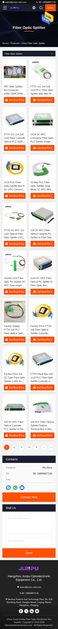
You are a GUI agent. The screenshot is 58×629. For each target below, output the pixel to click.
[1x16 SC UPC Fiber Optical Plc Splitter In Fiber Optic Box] (42, 263)
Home (5, 43)
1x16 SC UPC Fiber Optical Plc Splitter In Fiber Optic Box (41, 282)
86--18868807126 (47, 2)
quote (50, 8)
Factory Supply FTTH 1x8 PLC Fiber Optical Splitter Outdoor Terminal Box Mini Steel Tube (14, 333)
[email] (22, 488)
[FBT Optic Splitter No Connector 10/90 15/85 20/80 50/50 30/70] (15, 72)
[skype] (8, 488)
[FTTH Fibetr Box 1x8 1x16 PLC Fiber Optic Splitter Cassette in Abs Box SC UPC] (42, 359)
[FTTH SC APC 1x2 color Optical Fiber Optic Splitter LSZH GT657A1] (15, 215)
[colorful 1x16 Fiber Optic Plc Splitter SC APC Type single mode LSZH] (15, 263)
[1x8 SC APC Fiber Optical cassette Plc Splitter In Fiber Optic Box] (42, 215)
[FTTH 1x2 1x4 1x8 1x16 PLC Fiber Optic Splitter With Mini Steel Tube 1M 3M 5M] (42, 72)
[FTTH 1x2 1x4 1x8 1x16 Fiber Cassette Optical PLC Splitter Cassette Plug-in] (15, 120)
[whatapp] (15, 488)
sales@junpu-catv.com (15, 2)
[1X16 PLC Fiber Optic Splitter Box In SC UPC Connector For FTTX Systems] (15, 167)
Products (15, 43)
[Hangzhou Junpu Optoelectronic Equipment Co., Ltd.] (15, 7)
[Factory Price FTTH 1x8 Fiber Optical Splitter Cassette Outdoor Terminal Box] (42, 311)
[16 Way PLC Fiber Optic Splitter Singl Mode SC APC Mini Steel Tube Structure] (42, 167)
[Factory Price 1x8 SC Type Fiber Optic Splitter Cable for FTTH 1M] (15, 359)
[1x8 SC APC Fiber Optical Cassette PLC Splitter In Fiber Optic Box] (15, 407)
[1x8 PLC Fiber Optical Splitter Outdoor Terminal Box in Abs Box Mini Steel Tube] (42, 407)
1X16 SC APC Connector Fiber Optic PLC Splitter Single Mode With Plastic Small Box (42, 141)
